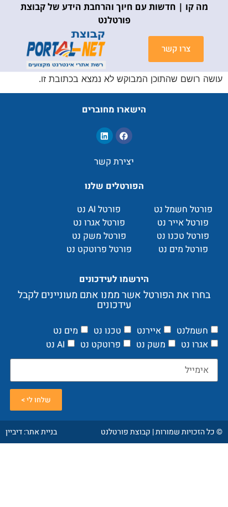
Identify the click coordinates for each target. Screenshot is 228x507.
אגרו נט (194, 344)
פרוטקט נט (100, 344)
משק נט (150, 344)
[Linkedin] (104, 135)
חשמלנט (192, 330)
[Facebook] (124, 135)
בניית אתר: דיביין (31, 432)
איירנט (149, 330)
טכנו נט (107, 330)
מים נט (65, 330)
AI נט (55, 344)
